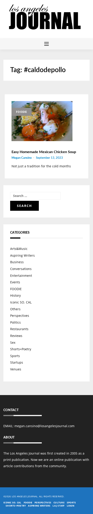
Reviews (16, 336)
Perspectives (19, 315)
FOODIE (21, 112)
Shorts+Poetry (20, 349)
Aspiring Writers (22, 255)
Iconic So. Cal (12, 502)
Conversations (21, 269)
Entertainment (21, 275)
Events (15, 282)
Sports (15, 356)
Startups (16, 362)
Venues (15, 369)
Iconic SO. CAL (21, 302)
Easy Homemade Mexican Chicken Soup (44, 152)
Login (70, 505)
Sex (12, 342)
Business (17, 262)
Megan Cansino (22, 157)
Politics (15, 322)
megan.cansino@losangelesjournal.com (44, 426)
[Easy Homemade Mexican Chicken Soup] (42, 121)
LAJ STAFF (58, 505)
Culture (59, 502)
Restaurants (19, 329)
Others (15, 309)
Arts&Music (19, 248)
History (15, 295)
